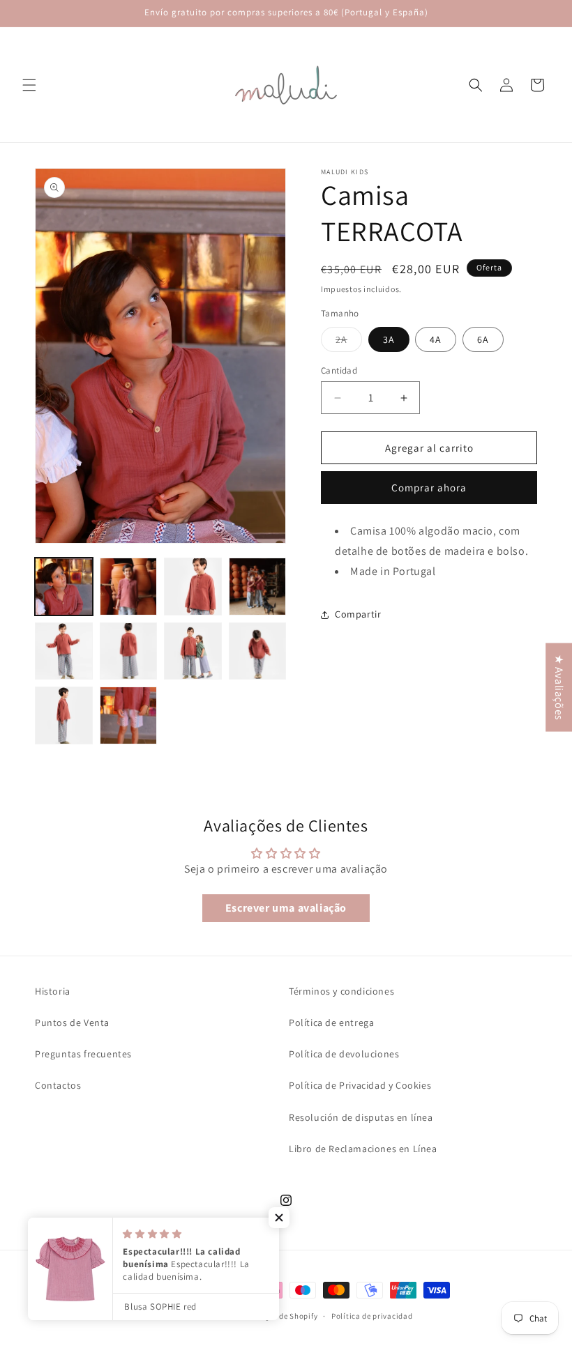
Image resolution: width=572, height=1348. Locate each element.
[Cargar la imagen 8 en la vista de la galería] (258, 651)
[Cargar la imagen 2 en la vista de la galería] (129, 586)
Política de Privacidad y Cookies (360, 1085)
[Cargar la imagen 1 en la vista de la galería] (64, 586)
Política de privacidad (371, 1316)
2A (349, 342)
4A (436, 339)
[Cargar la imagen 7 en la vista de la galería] (193, 651)
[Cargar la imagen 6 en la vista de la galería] (129, 651)
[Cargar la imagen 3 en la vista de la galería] (193, 586)
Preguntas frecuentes (83, 1054)
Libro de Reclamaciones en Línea (363, 1148)
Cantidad (339, 370)
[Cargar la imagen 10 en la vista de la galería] (129, 715)
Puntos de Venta (72, 1022)
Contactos (58, 1085)
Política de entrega (331, 1022)
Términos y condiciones (341, 991)
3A (389, 339)
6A (483, 339)
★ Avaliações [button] (559, 687)
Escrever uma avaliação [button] (286, 908)
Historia (52, 991)
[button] (29, 85)
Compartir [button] (358, 614)
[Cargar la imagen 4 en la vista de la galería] (258, 586)
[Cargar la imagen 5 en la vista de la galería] (64, 651)
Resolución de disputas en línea (361, 1117)
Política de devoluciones (344, 1054)
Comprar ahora (429, 487)
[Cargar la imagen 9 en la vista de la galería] (64, 715)
